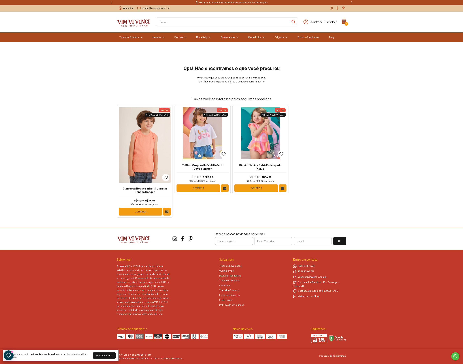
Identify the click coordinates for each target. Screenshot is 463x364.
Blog (331, 37)
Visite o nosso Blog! (308, 296)
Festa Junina (254, 37)
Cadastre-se (316, 21)
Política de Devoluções (231, 304)
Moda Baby (201, 37)
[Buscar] (293, 21)
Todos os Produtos (129, 37)
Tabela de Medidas (229, 280)
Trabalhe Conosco (229, 290)
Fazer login (331, 21)
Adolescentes (228, 37)
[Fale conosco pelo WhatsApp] (455, 356)
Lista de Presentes (229, 295)
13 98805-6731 (306, 271)
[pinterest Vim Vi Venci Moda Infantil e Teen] (343, 8)
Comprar (140, 211)
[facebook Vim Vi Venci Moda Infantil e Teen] (337, 8)
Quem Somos (226, 270)
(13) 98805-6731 (306, 265)
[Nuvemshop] (332, 356)
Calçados (279, 37)
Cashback (224, 285)
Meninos (178, 37)
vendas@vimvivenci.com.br (156, 8)
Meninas (156, 37)
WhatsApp (128, 8)
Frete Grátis (226, 299)
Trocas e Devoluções (308, 37)
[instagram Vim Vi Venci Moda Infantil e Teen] (331, 8)
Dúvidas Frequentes (230, 275)
